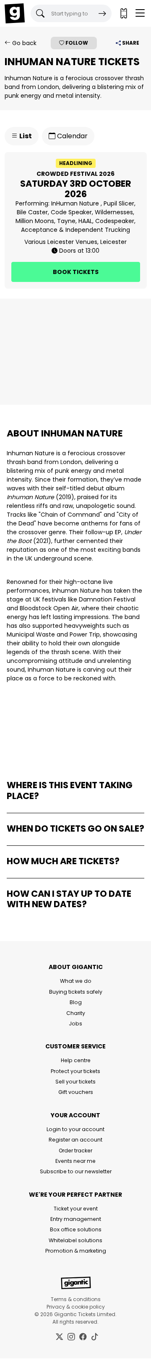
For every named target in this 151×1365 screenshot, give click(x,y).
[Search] (102, 13)
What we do (75, 980)
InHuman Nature (76, 203)
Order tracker (75, 1150)
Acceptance (39, 230)
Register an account (75, 1139)
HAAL (85, 221)
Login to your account (75, 1129)
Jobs (75, 1023)
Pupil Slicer (119, 203)
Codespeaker (114, 221)
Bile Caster (32, 212)
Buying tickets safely (75, 991)
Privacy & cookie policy (76, 1306)
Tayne (66, 221)
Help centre (76, 1060)
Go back (23, 43)
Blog (76, 1002)
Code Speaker (71, 212)
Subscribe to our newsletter (76, 1171)
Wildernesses (114, 212)
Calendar (71, 136)
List (25, 136)
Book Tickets (76, 272)
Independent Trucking (97, 230)
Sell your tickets (75, 1081)
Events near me (75, 1161)
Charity (75, 1013)
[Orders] (123, 13)
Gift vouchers (75, 1092)
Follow (76, 42)
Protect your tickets (75, 1071)
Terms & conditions (76, 1299)
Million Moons (35, 221)
